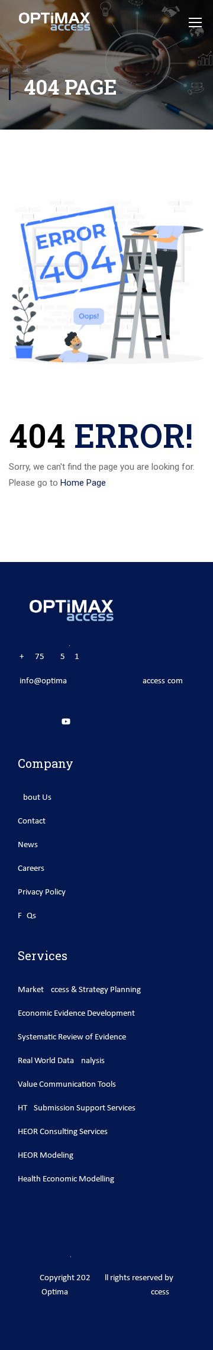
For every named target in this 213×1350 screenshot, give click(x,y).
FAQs (27, 916)
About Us (34, 797)
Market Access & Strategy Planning (79, 990)
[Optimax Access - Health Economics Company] (54, 22)
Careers (31, 868)
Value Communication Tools (67, 1084)
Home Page (83, 482)
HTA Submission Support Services (76, 1108)
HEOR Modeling (45, 1155)
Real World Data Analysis (61, 1061)
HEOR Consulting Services (63, 1132)
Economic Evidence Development (76, 1013)
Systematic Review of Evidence (72, 1037)
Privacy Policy (42, 892)
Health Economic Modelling (66, 1179)
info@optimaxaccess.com (101, 681)
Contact (32, 821)
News (28, 845)
